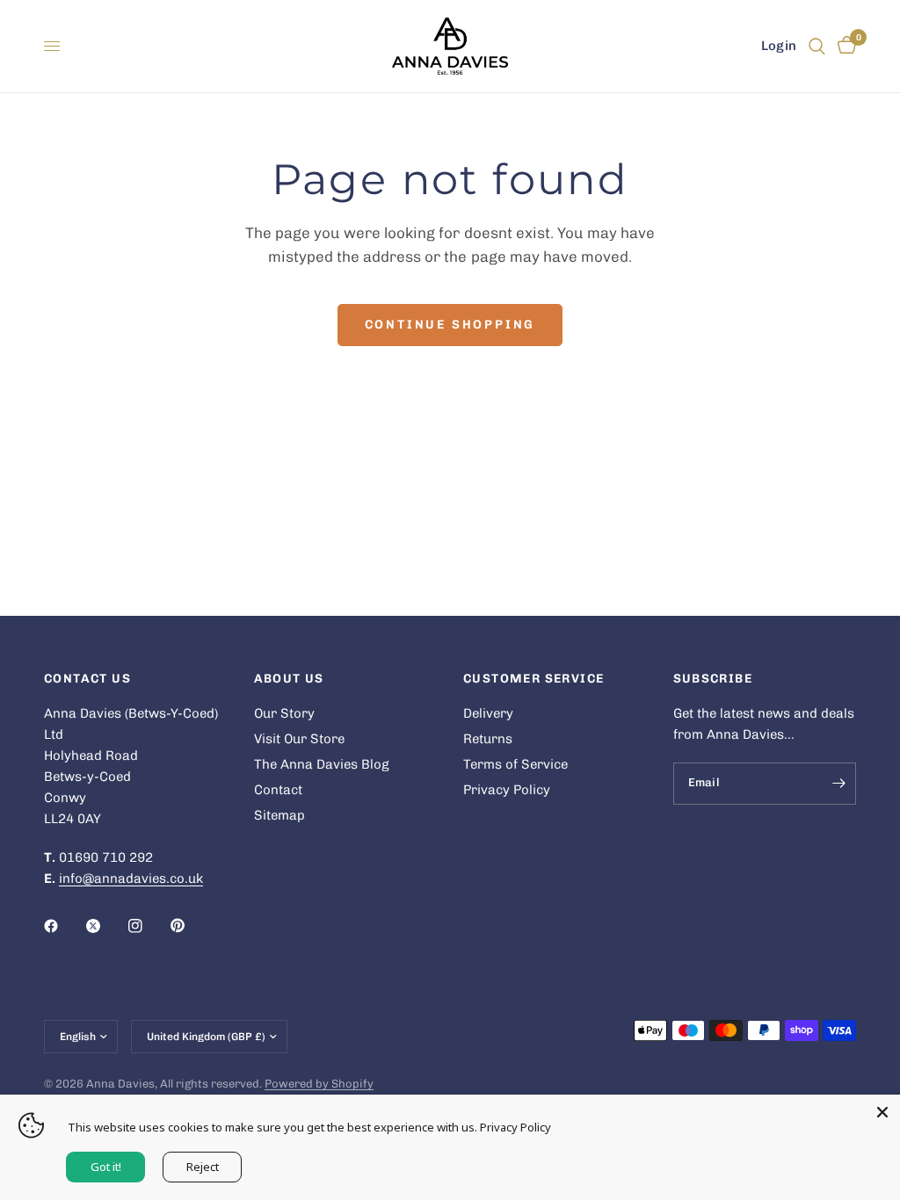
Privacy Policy (506, 790)
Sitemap (279, 815)
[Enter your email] (838, 784)
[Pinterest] (190, 926)
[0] (843, 46)
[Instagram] (147, 926)
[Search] (816, 46)
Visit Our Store (299, 739)
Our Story (284, 713)
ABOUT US (289, 679)
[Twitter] (105, 926)
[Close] (882, 1112)
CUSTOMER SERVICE (533, 679)
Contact (278, 790)
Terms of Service (515, 764)
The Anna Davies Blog (321, 764)
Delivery (488, 713)
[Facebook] (63, 926)
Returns (487, 739)
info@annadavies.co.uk (131, 878)
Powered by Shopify (319, 1083)
